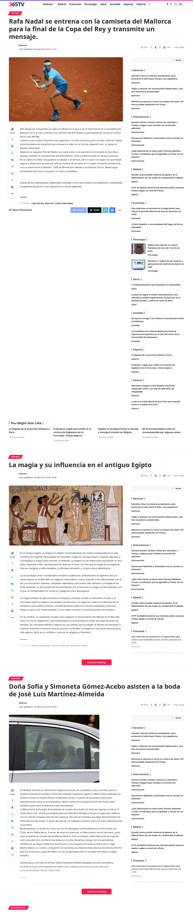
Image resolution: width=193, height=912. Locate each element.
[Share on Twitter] (156, 47)
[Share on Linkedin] (12, 159)
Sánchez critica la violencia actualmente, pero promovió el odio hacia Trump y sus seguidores (154, 735)
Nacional (135, 82)
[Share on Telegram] (12, 166)
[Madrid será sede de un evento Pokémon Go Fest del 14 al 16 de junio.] (138, 248)
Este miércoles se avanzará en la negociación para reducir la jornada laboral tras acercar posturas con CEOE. (156, 211)
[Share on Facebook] (151, 47)
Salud (133, 288)
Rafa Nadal (67, 203)
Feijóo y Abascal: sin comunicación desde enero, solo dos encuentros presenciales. (157, 747)
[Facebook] (167, 4)
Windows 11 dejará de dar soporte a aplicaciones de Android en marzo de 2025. (166, 264)
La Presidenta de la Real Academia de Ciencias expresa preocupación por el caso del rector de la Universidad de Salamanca (155, 334)
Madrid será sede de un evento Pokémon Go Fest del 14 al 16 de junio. (163, 248)
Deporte (15, 13)
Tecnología (153, 255)
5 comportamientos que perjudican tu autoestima (155, 284)
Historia (135, 395)
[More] (169, 47)
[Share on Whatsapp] (12, 152)
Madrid (134, 181)
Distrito (23, 45)
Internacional (137, 132)
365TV (16, 4)
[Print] (164, 47)
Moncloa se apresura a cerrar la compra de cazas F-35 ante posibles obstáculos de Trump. (157, 760)
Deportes (49, 203)
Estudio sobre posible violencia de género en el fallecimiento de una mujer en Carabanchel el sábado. (157, 176)
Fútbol (58, 203)
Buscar (178, 60)
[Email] (12, 173)
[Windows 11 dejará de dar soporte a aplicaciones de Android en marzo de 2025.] (138, 264)
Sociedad (135, 325)
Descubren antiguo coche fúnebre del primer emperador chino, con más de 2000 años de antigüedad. (153, 388)
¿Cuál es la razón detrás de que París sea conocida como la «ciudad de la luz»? (155, 403)
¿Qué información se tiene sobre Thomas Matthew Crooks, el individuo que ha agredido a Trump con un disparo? (157, 154)
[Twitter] (171, 4)
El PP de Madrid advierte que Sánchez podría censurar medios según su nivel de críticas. (157, 189)
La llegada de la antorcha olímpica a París (151, 355)
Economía (135, 218)
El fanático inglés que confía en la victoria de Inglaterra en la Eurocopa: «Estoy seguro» (153, 366)
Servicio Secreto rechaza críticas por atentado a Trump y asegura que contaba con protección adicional (154, 125)
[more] (149, 4)
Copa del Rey (37, 203)
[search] (175, 4)
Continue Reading (96, 662)
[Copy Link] (160, 47)
